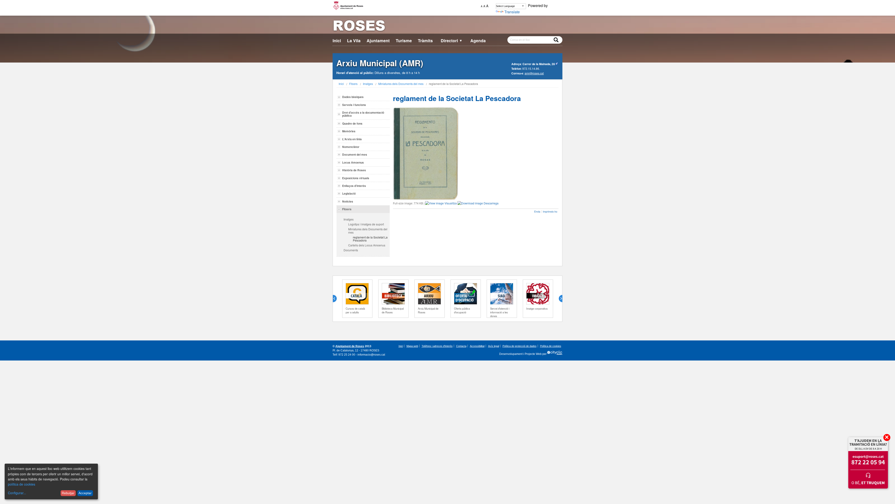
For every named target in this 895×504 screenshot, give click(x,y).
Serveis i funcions (354, 105)
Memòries (348, 131)
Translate (512, 11)
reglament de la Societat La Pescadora (370, 238)
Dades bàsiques (353, 97)
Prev (336, 298)
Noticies (347, 201)
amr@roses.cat (534, 73)
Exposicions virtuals (355, 178)
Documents (351, 250)
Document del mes (354, 154)
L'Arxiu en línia (352, 139)
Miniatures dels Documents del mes (400, 84)
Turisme (404, 40)
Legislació (349, 193)
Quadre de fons (352, 123)
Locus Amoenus (353, 162)
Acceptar (85, 493)
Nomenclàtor (350, 147)
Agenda (478, 40)
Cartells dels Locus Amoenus (366, 245)
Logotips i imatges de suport (366, 224)
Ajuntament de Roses (349, 346)
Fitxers (353, 84)
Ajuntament (378, 40)
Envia (537, 211)
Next (558, 298)
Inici (337, 40)
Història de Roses (354, 170)
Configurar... (17, 492)
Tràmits (425, 40)
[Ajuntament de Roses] (447, 26)
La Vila (354, 40)
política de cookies (21, 484)
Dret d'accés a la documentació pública (363, 114)
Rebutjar (68, 493)
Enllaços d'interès (354, 186)
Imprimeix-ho (550, 211)
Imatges (368, 84)
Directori (451, 40)
